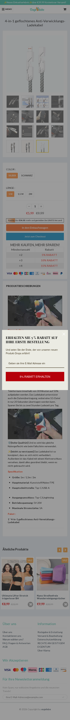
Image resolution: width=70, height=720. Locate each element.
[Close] (64, 334)
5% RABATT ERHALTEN (35, 377)
